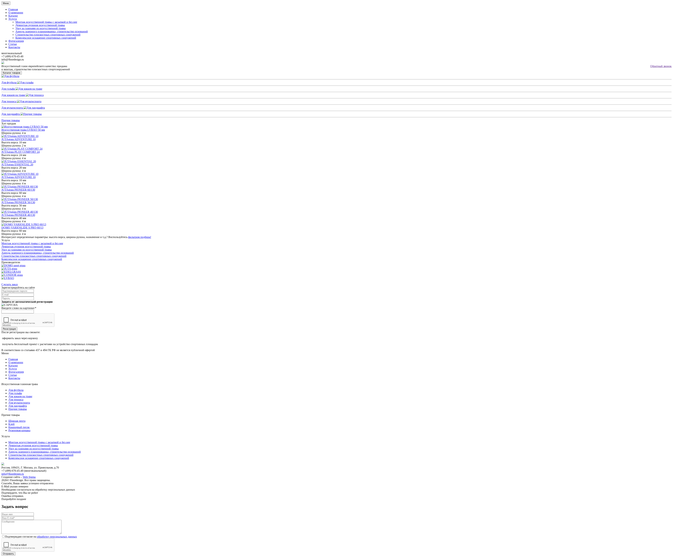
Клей (11, 424)
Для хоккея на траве (13, 95)
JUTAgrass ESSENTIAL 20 (17, 164)
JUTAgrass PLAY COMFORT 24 (20, 151)
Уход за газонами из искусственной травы (40, 28)
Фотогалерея (16, 40)
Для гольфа (8, 88)
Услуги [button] (12, 18)
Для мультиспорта (12, 107)
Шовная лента (16, 420)
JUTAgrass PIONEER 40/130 (18, 214)
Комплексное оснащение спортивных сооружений (45, 37)
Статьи (12, 44)
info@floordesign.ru (12, 473)
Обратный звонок (661, 66)
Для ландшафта (11, 114)
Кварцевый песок (19, 427)
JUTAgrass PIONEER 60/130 (18, 189)
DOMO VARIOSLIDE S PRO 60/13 (22, 227)
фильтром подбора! (139, 237)
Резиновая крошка (19, 430)
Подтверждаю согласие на (41, 536)
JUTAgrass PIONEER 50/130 (18, 202)
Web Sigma (29, 477)
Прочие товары (10, 120)
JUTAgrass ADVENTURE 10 (18, 139)
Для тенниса (9, 101)
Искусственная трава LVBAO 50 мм (23, 129)
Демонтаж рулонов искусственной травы (40, 25)
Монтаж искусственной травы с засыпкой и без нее (46, 22)
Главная (13, 9)
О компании (15, 12)
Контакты (14, 47)
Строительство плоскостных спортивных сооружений (47, 34)
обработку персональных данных (57, 536)
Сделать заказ (9, 284)
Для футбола (9, 82)
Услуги (12, 368)
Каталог (13, 15)
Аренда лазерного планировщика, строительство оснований (51, 31)
